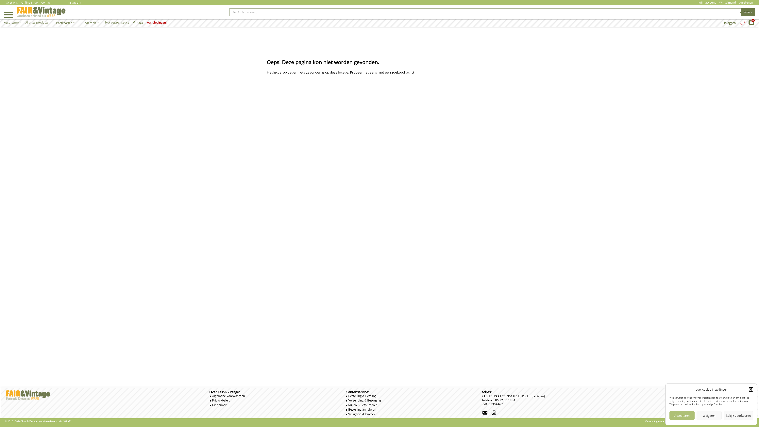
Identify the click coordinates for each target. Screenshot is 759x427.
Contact (46, 2)
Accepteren (682, 416)
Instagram (74, 2)
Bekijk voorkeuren (738, 416)
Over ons (12, 2)
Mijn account (707, 2)
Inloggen (730, 23)
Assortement (12, 22)
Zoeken (748, 12)
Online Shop (29, 2)
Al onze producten (37, 22)
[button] (751, 389)
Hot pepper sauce (117, 22)
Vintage (138, 22)
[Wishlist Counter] (742, 22)
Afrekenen (746, 2)
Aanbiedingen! (157, 22)
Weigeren (709, 416)
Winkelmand (727, 2)
